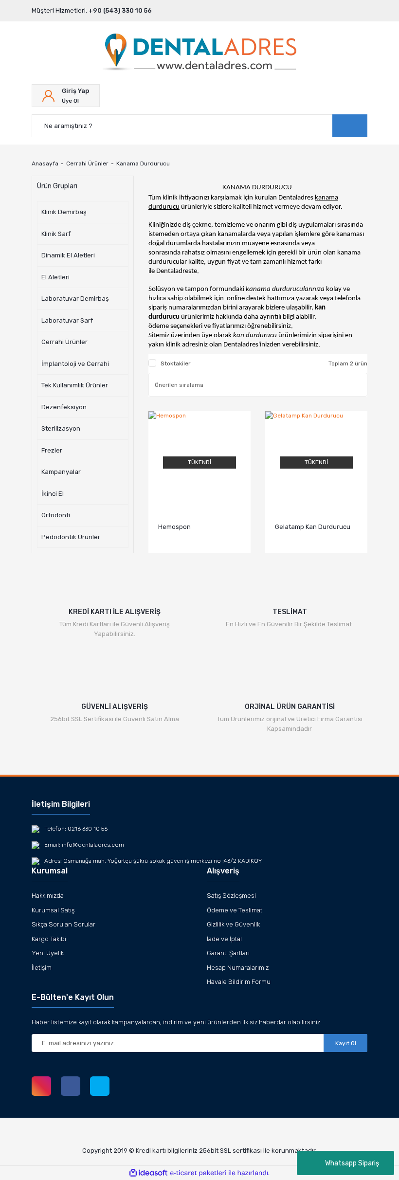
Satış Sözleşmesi (231, 895)
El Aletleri (55, 277)
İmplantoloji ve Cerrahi (75, 363)
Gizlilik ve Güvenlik (233, 924)
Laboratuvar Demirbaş (75, 298)
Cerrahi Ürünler (64, 341)
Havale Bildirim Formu (239, 981)
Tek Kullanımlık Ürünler (74, 385)
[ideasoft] (148, 1173)
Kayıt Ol (345, 1043)
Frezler (51, 450)
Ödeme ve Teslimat (234, 910)
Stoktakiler (176, 363)
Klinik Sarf (56, 233)
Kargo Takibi (49, 939)
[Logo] (199, 53)
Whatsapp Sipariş (352, 1163)
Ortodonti (55, 515)
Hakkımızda (48, 895)
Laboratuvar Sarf (67, 320)
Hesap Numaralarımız (238, 967)
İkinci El (52, 493)
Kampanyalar (61, 471)
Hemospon (174, 526)
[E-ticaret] (198, 1173)
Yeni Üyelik (48, 953)
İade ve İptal (224, 939)
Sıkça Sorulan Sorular (63, 924)
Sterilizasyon (60, 428)
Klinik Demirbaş (64, 212)
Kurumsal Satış (53, 910)
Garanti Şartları (228, 953)
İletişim (42, 967)
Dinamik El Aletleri (68, 255)
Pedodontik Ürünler (70, 537)
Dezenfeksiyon (64, 407)
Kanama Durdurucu (143, 163)
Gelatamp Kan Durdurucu (312, 526)
